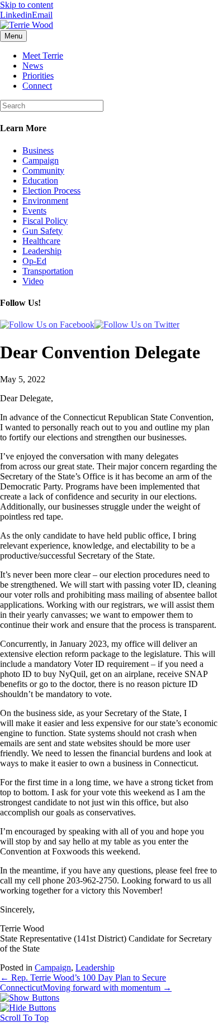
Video (33, 281)
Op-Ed (34, 261)
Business (38, 150)
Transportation (47, 271)
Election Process (51, 190)
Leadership (41, 251)
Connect (37, 85)
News (32, 65)
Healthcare (41, 241)
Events (34, 210)
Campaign (40, 160)
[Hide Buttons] (28, 1007)
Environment (45, 200)
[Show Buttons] (29, 997)
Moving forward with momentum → (107, 987)
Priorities (38, 75)
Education (40, 180)
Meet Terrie (42, 55)
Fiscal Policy (45, 220)
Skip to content (26, 4)
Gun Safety (42, 231)
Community (43, 170)
